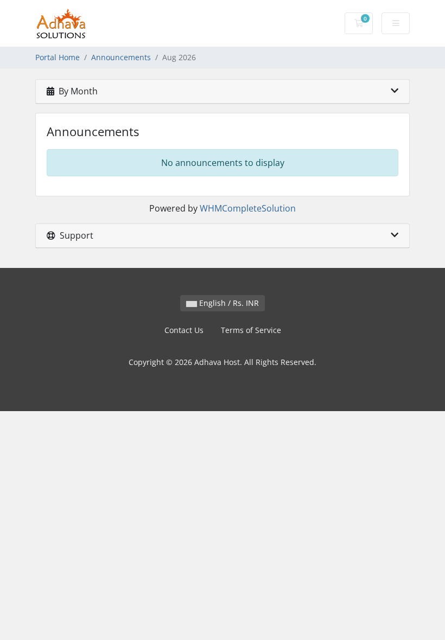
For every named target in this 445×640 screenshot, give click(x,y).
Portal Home (57, 57)
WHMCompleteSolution (248, 208)
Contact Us (184, 330)
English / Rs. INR (228, 303)
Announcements (121, 57)
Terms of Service (251, 330)
